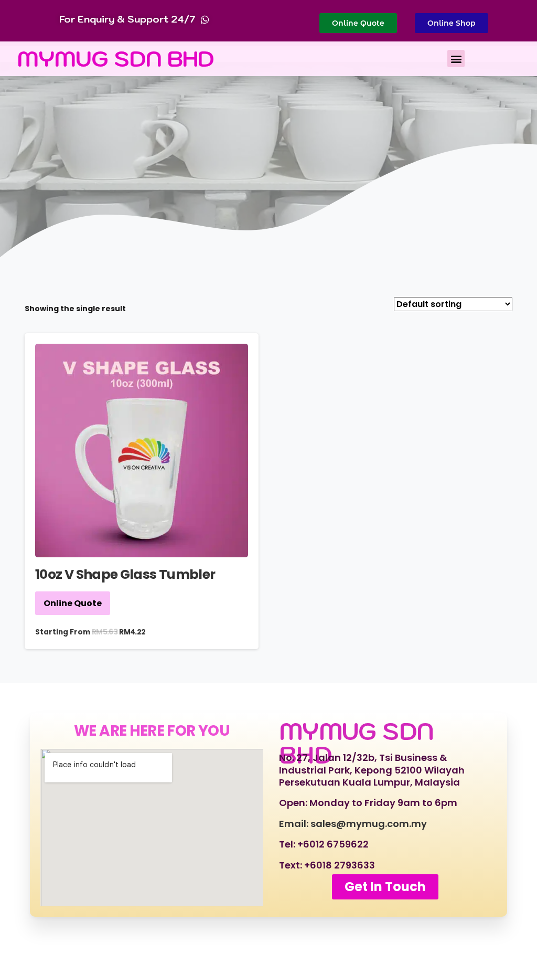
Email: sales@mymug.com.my (353, 823)
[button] (456, 58)
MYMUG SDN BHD (115, 58)
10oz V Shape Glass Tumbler (125, 574)
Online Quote (73, 603)
